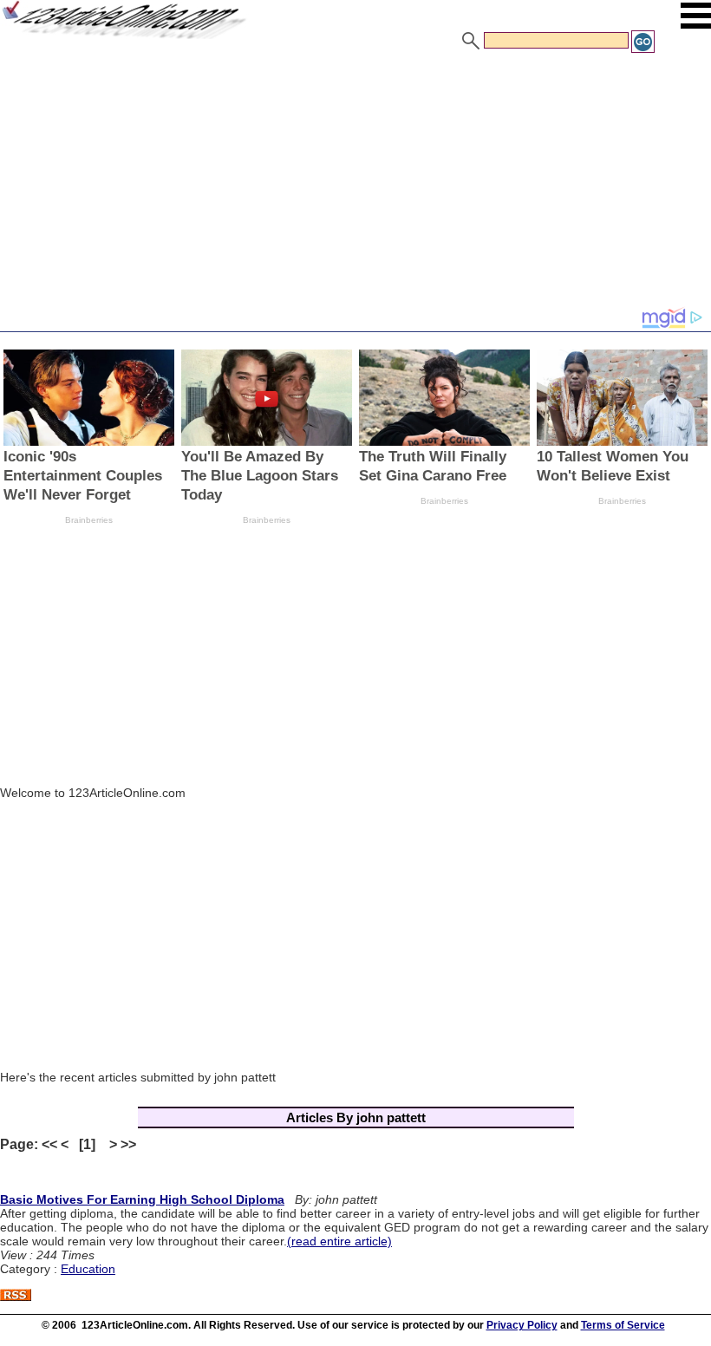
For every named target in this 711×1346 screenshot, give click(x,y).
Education (88, 1269)
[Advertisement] (355, 184)
